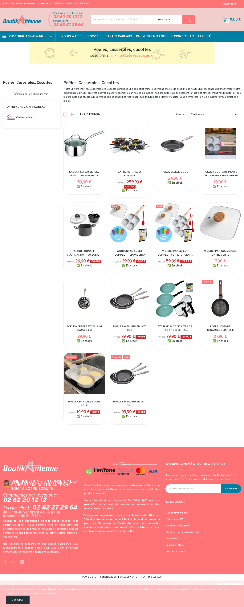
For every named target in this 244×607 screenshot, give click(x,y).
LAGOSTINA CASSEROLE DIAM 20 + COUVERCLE (84, 173)
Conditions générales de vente (118, 577)
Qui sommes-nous (176, 512)
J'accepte (17, 599)
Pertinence (214, 114)
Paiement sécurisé (177, 525)
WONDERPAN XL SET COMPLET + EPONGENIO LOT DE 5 (130, 253)
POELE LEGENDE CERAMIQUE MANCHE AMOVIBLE (220, 328)
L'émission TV (174, 519)
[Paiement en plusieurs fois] (31, 94)
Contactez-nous (175, 551)
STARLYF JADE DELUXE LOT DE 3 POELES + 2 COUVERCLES (175, 328)
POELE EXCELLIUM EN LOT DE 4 (129, 403)
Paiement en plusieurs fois (182, 532)
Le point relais (174, 545)
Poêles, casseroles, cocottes (27, 83)
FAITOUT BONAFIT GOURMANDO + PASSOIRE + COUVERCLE (84, 253)
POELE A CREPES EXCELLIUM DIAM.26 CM (84, 328)
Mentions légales (151, 577)
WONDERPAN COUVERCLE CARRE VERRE (220, 253)
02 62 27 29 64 (68, 25)
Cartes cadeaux (25, 117)
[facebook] (5, 562)
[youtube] (22, 562)
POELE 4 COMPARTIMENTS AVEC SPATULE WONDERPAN (220, 173)
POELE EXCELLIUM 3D (175, 172)
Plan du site (89, 577)
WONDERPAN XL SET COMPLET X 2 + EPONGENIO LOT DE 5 (175, 253)
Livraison (171, 538)
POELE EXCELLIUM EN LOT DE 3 (129, 328)
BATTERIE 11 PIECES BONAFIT (130, 173)
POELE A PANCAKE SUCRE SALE (84, 403)
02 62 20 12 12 (67, 17)
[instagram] (13, 562)
